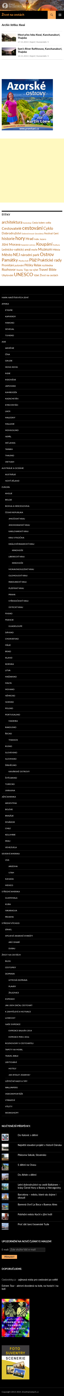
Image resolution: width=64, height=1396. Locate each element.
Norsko (9, 702)
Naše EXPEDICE (12, 1024)
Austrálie (10, 474)
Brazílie (9, 816)
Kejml (32, 42)
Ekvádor (10, 822)
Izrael (8, 930)
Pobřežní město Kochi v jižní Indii (35, 1214)
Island (8, 658)
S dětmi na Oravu (27, 1165)
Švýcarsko (11, 778)
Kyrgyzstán (11, 405)
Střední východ (10, 923)
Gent (56, 233)
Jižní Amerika (9, 797)
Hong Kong (11, 367)
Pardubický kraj (18, 582)
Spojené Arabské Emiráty (19, 936)
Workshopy (11, 1113)
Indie (36, 239)
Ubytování (7, 275)
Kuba (8, 904)
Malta (8, 683)
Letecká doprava (18, 980)
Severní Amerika (11, 854)
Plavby (12, 986)
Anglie (8, 493)
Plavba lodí (24, 261)
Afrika (5, 304)
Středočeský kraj (19, 601)
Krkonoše (17, 550)
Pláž (33, 260)
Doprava (10, 974)
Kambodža (11, 392)
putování (19, 265)
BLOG (8, 961)
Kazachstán (11, 399)
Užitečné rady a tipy (16, 1081)
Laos (7, 411)
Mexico (9, 885)
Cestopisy (10, 967)
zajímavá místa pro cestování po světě (38, 1280)
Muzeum (45, 249)
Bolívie (9, 809)
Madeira (13, 721)
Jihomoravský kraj (19, 525)
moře (34, 249)
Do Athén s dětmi (27, 1175)
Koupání (44, 244)
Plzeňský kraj (16, 588)
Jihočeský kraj (17, 519)
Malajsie (10, 424)
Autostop (27, 223)
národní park (30, 255)
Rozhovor (9, 269)
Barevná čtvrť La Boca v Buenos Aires (37, 1205)
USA (7, 860)
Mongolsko (12, 430)
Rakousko (10, 727)
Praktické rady (49, 260)
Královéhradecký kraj (21, 544)
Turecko (10, 784)
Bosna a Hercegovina (17, 506)
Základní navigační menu (60, 15)
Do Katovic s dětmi (28, 1135)
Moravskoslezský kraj (21, 569)
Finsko (8, 614)
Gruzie (8, 361)
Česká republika (14, 512)
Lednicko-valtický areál (16, 249)
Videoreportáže (14, 1094)
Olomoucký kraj (18, 576)
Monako (10, 689)
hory (20, 238)
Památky (10, 260)
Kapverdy (10, 316)
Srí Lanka (10, 443)
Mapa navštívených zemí (15, 298)
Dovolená (39, 234)
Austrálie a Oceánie (13, 468)
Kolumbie (10, 835)
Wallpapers (11, 1087)
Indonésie (10, 380)
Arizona (13, 866)
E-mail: (6, 1250)
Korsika (9, 664)
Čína (7, 354)
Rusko (8, 746)
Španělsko (11, 765)
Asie (4, 342)
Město (7, 255)
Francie (9, 620)
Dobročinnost (28, 234)
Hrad (29, 239)
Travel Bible (47, 269)
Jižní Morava (11, 244)
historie (8, 239)
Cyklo (48, 228)
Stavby (19, 270)
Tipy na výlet (31, 270)
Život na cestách (13, 14)
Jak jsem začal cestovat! (18, 1005)
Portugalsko (12, 715)
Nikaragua (11, 911)
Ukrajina (10, 790)
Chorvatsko (12, 639)
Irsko (8, 651)
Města (56, 249)
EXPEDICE (10, 999)
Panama (9, 917)
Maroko (9, 323)
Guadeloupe (15, 626)
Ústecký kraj (16, 607)
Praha (12, 595)
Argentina (11, 803)
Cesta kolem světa (41, 223)
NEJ (16, 255)
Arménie (9, 348)
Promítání (8, 265)
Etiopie (9, 310)
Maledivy (10, 418)
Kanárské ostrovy (28, 245)
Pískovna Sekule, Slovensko (32, 1155)
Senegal (9, 329)
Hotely (12, 1069)
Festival (48, 233)
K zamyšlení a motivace (18, 1012)
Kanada (9, 879)
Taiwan (9, 449)
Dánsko (9, 632)
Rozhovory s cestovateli (19, 1043)
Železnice (14, 993)
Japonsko (10, 386)
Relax (37, 265)
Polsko (9, 708)
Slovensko (11, 753)
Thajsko (9, 456)
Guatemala (11, 898)
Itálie (8, 645)
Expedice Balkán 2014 (20, 1031)
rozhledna (47, 265)
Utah (11, 873)
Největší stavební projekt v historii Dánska (40, 1145)
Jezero (43, 239)
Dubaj (12, 948)
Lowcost (10, 1018)
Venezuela (11, 847)
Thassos (13, 740)
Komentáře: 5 (43, 42)
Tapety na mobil (14, 1050)
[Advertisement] (32, 171)
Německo (10, 696)
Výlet (36, 275)
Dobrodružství (11, 233)
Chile (8, 828)
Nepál (8, 437)
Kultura (56, 245)
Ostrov (47, 254)
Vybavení (10, 1100)
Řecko (8, 734)
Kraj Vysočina (16, 538)
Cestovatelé (12, 228)
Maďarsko (11, 677)
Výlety (8, 1106)
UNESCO (23, 275)
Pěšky (28, 265)
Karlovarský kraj (19, 531)
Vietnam (9, 462)
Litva (7, 670)
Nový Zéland (12, 481)
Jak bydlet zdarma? (19, 1075)
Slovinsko (11, 759)
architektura (12, 222)
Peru (7, 841)
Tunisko (9, 335)
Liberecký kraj (17, 557)
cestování (32, 228)
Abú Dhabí (14, 942)
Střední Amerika (11, 892)
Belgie (8, 500)
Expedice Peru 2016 (19, 1037)
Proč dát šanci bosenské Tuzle (33, 1224)
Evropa (6, 487)
